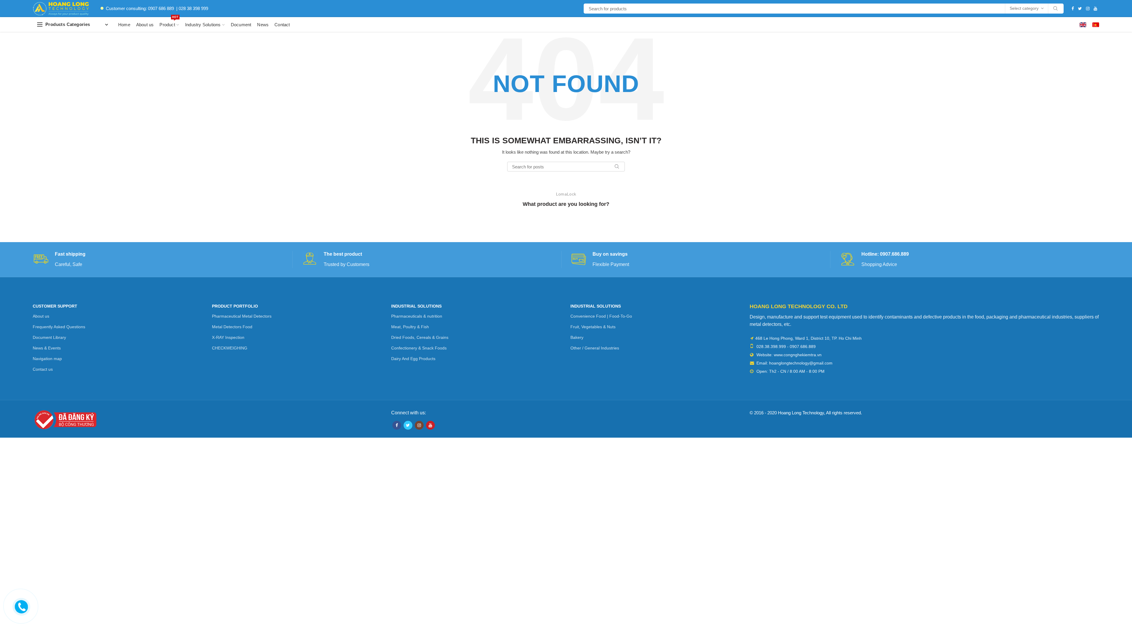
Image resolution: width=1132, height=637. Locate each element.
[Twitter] (1080, 8)
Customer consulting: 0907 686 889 (140, 8)
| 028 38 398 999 (192, 8)
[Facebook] (1073, 8)
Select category (1024, 8)
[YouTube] (1095, 8)
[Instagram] (1088, 8)
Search (1055, 9)
